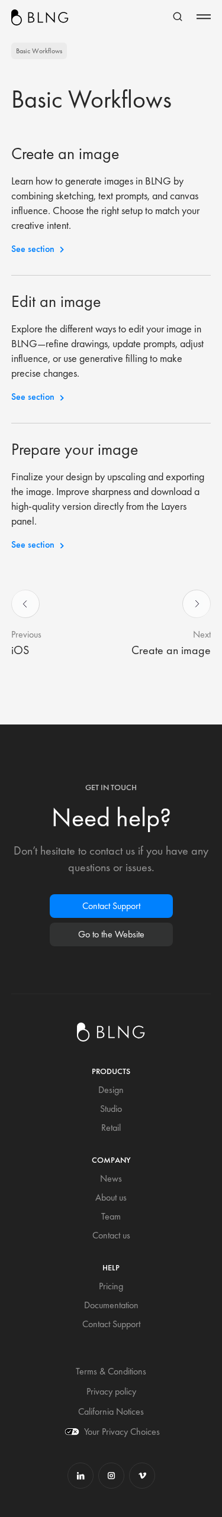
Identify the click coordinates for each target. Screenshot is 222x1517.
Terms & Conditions (111, 1371)
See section (32, 248)
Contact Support (111, 906)
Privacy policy (111, 1391)
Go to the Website (111, 934)
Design (111, 1089)
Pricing (111, 1286)
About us (111, 1197)
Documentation (111, 1305)
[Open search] (177, 16)
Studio (111, 1108)
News (111, 1178)
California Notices (111, 1411)
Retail (111, 1127)
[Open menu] (204, 16)
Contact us (111, 1235)
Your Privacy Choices (122, 1431)
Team (111, 1216)
